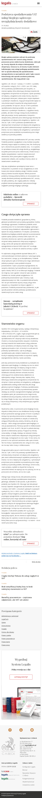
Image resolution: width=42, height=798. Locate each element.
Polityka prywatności (8, 795)
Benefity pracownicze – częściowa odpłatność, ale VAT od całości (17, 598)
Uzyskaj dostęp (21, 677)
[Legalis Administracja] (8, 779)
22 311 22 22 (11, 766)
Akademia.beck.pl (28, 782)
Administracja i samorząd (10, 616)
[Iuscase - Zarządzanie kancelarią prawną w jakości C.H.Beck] (7, 771)
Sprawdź (31, 204)
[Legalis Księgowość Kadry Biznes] (10, 775)
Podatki (4, 10)
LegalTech (5, 619)
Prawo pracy (6, 645)
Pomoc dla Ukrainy (8, 632)
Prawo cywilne (6, 635)
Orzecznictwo (6, 626)
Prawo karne (6, 642)
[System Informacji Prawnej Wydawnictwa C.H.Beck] (10, 3)
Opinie (4, 622)
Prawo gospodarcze (8, 639)
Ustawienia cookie (28, 785)
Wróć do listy (36, 562)
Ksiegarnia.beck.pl (28, 779)
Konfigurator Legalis (29, 767)
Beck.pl (25, 770)
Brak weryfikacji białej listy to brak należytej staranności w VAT (17, 587)
